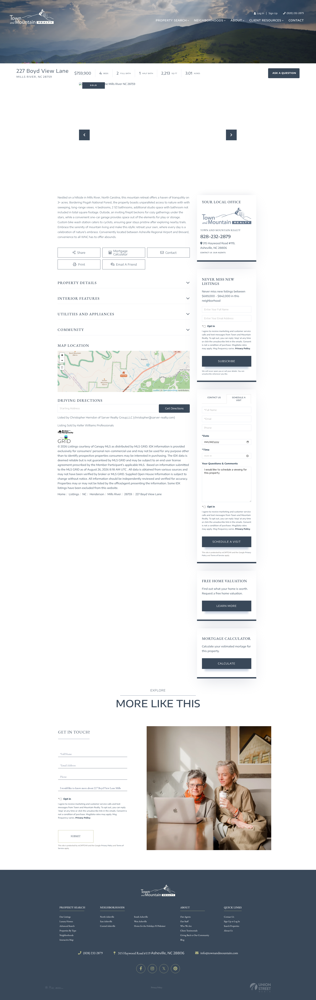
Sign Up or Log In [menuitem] (232, 921)
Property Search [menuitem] (171, 20)
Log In (260, 13)
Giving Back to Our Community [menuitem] (194, 935)
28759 (128, 494)
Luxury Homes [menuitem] (66, 921)
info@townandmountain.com (219, 953)
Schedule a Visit (239, 399)
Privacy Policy (242, 348)
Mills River (114, 494)
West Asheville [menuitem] (140, 921)
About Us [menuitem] (228, 930)
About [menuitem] (236, 20)
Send (75, 836)
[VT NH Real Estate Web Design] (260, 987)
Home (62, 494)
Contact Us (206, 253)
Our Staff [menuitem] (184, 921)
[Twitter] (163, 968)
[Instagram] (152, 968)
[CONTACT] (284, 73)
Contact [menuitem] (296, 20)
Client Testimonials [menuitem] (189, 930)
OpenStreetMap (170, 390)
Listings (74, 494)
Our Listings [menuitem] (65, 916)
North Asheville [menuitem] (107, 916)
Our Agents (219, 253)
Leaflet (156, 390)
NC (84, 494)
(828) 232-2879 (295, 13)
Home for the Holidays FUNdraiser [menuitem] (150, 926)
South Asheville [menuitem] (141, 916)
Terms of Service (217, 556)
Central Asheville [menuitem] (107, 926)
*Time (205, 449)
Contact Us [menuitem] (229, 916)
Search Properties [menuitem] (231, 926)
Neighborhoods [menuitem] (208, 20)
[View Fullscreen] (62, 367)
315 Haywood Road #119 (150, 953)
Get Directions (174, 408)
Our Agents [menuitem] (185, 916)
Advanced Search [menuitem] (67, 926)
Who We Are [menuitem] (186, 926)
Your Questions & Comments (220, 463)
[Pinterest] (175, 968)
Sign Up (273, 13)
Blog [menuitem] (182, 939)
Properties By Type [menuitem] (68, 930)
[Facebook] (140, 968)
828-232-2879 (215, 236)
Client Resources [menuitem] (265, 20)
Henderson (97, 494)
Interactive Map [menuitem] (67, 939)
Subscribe (226, 361)
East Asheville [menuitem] (106, 921)
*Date (205, 436)
